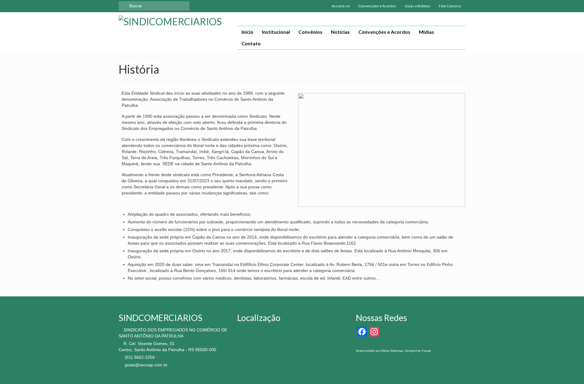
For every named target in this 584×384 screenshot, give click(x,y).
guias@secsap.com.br (145, 364)
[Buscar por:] (154, 6)
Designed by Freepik (418, 350)
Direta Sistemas (392, 350)
